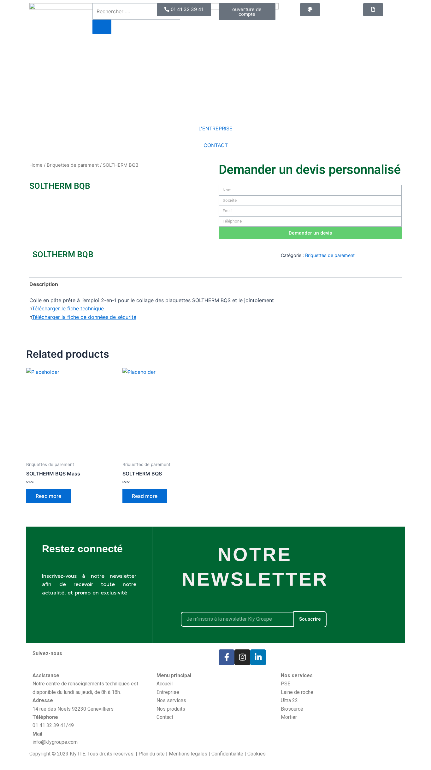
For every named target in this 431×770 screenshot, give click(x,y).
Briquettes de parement (73, 165)
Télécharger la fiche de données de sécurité (84, 317)
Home (36, 165)
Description (43, 284)
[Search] (101, 27)
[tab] (43, 284)
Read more (48, 496)
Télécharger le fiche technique (68, 308)
